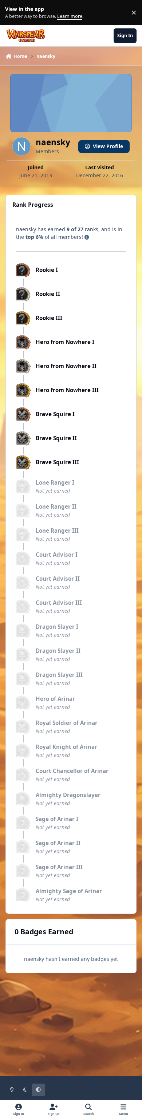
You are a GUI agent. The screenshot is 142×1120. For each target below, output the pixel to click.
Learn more (14, 12)
